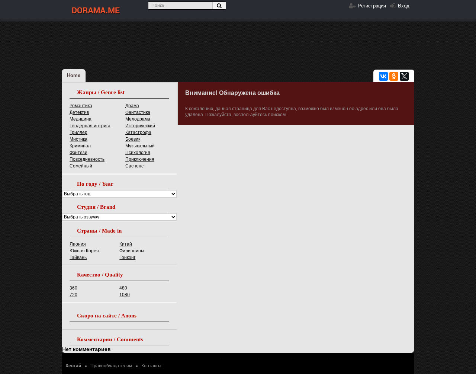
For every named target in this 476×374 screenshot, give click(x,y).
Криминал (80, 145)
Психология (137, 152)
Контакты (151, 365)
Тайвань (78, 257)
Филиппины (131, 250)
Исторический (140, 125)
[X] (404, 76)
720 (73, 294)
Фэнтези (78, 152)
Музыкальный (140, 145)
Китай (125, 244)
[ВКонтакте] (383, 76)
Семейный (81, 166)
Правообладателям (111, 365)
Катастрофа (138, 132)
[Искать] (219, 5)
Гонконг (127, 257)
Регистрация (371, 6)
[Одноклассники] (393, 76)
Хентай (73, 365)
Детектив (79, 112)
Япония (78, 244)
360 (73, 288)
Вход (402, 6)
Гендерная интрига (90, 125)
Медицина (80, 119)
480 (123, 288)
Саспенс (134, 166)
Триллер (78, 132)
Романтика (81, 105)
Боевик (132, 139)
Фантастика (137, 112)
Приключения (139, 159)
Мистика (78, 139)
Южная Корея (84, 250)
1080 (124, 294)
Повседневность (87, 159)
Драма (132, 105)
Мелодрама (137, 119)
